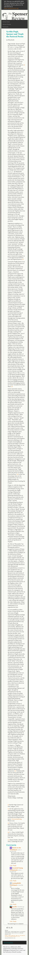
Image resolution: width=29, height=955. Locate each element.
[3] (12, 386)
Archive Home (6, 22)
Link (11, 865)
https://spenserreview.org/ (11, 8)
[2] (23, 259)
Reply (14, 865)
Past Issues (5, 27)
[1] (24, 65)
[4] (17, 474)
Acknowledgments (8, 943)
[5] (15, 771)
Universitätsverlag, (17, 819)
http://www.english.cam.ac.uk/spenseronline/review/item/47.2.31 (15, 936)
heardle (14, 907)
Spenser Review (7, 24)
